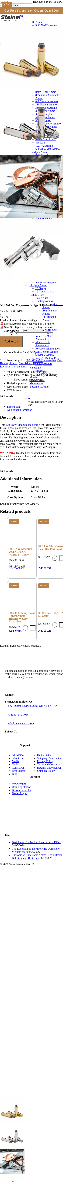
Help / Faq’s (44, 754)
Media (15, 761)
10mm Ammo (22, 1041)
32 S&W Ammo (23, 1000)
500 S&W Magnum (25, 1091)
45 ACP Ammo (23, 1060)
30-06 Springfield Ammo (29, 911)
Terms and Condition (48, 764)
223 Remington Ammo (28, 876)
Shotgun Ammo (16, 1095)
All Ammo (18, 754)
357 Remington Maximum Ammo (34, 949)
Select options (16, 567)
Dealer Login (19, 793)
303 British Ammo (25, 920)
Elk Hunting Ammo (32, 1120)
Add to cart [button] (15, 630)
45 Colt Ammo (22, 1066)
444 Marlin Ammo (25, 961)
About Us (17, 758)
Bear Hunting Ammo (33, 1117)
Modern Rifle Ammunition (29, 1133)
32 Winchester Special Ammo (32, 927)
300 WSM (20, 914)
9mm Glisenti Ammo (26, 1015)
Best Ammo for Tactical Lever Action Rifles (36, 842)
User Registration (21, 786)
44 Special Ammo (25, 1050)
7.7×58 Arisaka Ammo (27, 923)
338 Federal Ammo (26, 939)
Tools (15, 764)
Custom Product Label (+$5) (20, 352)
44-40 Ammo (22, 1053)
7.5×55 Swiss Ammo (26, 908)
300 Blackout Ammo (26, 895)
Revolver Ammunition (12, 366)
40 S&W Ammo (23, 1038)
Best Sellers (25, 363)
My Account (19, 783)
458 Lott (19, 974)
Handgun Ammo (42, 363)
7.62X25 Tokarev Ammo (29, 990)
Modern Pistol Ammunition (30, 1129)
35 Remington (22, 952)
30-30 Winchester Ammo (29, 898)
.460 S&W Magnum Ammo (30, 1076)
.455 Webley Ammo (26, 1072)
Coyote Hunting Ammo (35, 1123)
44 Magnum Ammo (25, 958)
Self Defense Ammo (26, 1139)
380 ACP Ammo (24, 1012)
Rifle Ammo (14, 870)
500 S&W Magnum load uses (22, 424)
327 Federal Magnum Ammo (31, 1009)
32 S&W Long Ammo (27, 1003)
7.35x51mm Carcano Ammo (31, 889)
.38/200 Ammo (23, 1034)
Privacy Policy (45, 761)
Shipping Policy (46, 770)
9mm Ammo (21, 1019)
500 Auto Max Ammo (27, 981)
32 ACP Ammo (23, 996)
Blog (14, 773)
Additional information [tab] (19, 409)
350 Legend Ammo (25, 942)
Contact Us (18, 767)
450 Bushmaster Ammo (28, 965)
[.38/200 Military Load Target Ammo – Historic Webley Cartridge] (22, 609)
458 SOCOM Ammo (26, 968)
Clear (48, 330)
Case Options (11, 330)
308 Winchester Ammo (28, 901)
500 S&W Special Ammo (29, 1088)
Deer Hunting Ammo (33, 1114)
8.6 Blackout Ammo (26, 936)
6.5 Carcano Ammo (26, 885)
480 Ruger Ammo (25, 1082)
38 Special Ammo (25, 946)
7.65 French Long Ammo (29, 987)
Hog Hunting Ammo (33, 1126)
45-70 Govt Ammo (25, 971)
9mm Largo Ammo (25, 1022)
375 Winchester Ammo (28, 955)
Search (14, 5)
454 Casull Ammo (25, 1069)
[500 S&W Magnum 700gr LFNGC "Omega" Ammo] (22, 545)
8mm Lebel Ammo (25, 930)
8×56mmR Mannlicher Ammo (32, 933)
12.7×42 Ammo (23, 977)
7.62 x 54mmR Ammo (27, 917)
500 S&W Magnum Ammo (41, 360)
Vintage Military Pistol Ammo (32, 1145)
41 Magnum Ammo (25, 1047)
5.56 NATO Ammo (25, 873)
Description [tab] (13, 406)
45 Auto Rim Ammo (26, 1063)
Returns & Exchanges (49, 767)
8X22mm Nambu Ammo (29, 993)
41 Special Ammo (25, 1044)
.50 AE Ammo (22, 1085)
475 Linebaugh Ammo (27, 1079)
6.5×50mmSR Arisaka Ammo (32, 882)
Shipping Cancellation (49, 758)
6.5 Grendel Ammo (25, 879)
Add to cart (11, 341)
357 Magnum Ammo (26, 1028)
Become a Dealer (21, 790)
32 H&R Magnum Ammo (29, 1006)
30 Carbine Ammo (25, 892)
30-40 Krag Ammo (25, 904)
